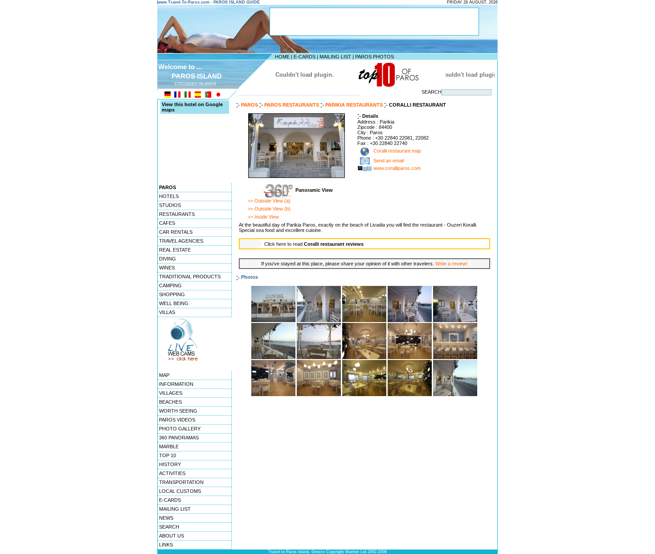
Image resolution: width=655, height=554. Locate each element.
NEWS (166, 518)
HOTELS (169, 196)
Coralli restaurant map (396, 151)
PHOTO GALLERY (180, 428)
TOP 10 (167, 455)
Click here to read (314, 244)
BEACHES (170, 402)
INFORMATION (176, 384)
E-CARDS (304, 56)
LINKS (166, 544)
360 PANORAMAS (179, 437)
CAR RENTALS (175, 232)
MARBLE (169, 446)
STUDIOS (170, 205)
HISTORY (170, 464)
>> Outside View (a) (269, 200)
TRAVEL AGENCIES (181, 241)
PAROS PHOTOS (374, 56)
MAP (164, 375)
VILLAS (167, 312)
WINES (167, 267)
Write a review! (451, 263)
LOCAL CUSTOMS (180, 491)
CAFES (167, 223)
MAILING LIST (335, 56)
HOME (282, 56)
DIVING (167, 258)
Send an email (388, 161)
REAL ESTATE (175, 249)
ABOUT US (171, 535)
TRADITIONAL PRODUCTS (190, 276)
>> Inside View (263, 216)
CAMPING (170, 285)
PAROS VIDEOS (177, 419)
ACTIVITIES (172, 473)
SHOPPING (172, 294)
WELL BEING (173, 303)
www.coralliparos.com (397, 168)
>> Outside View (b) (269, 208)
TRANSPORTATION (181, 482)
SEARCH (169, 526)
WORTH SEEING (178, 410)
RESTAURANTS (177, 214)
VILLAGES (170, 393)
